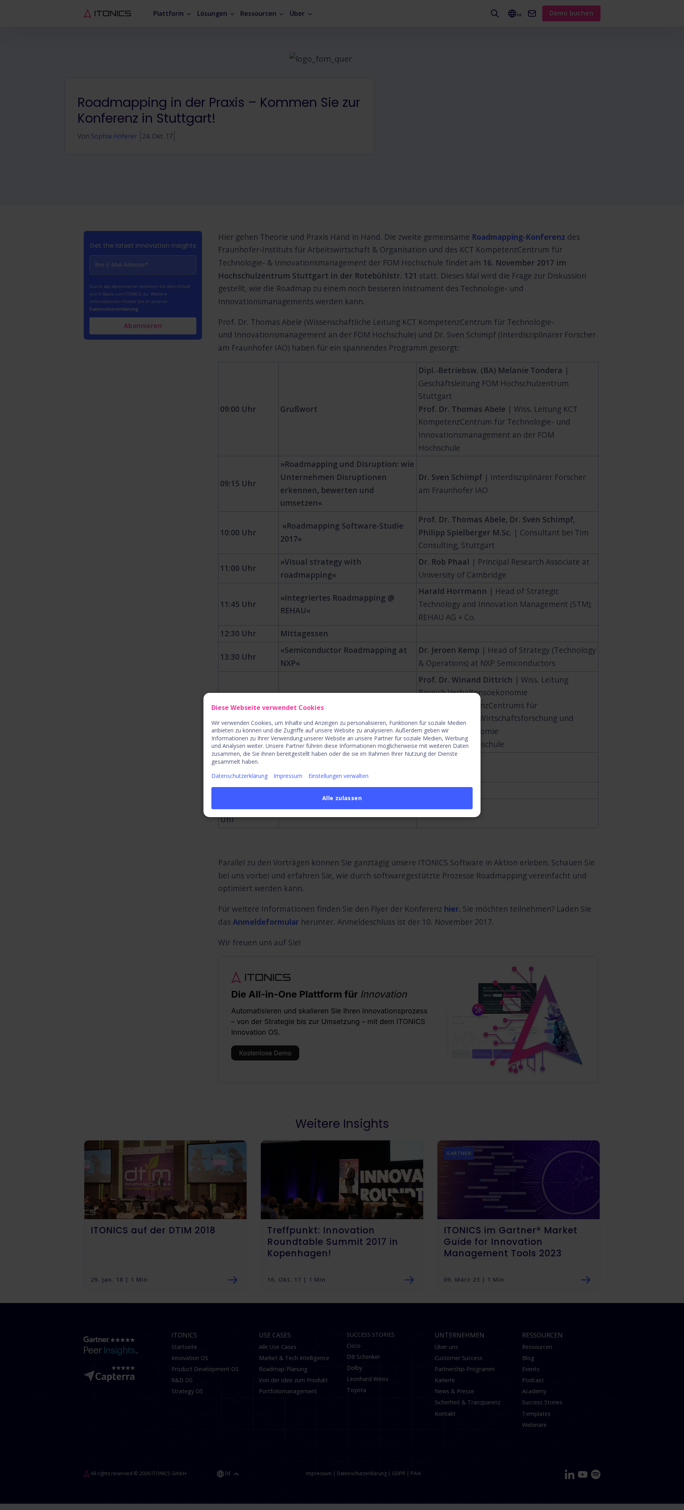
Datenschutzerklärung (239, 776)
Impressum (288, 776)
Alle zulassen (342, 798)
